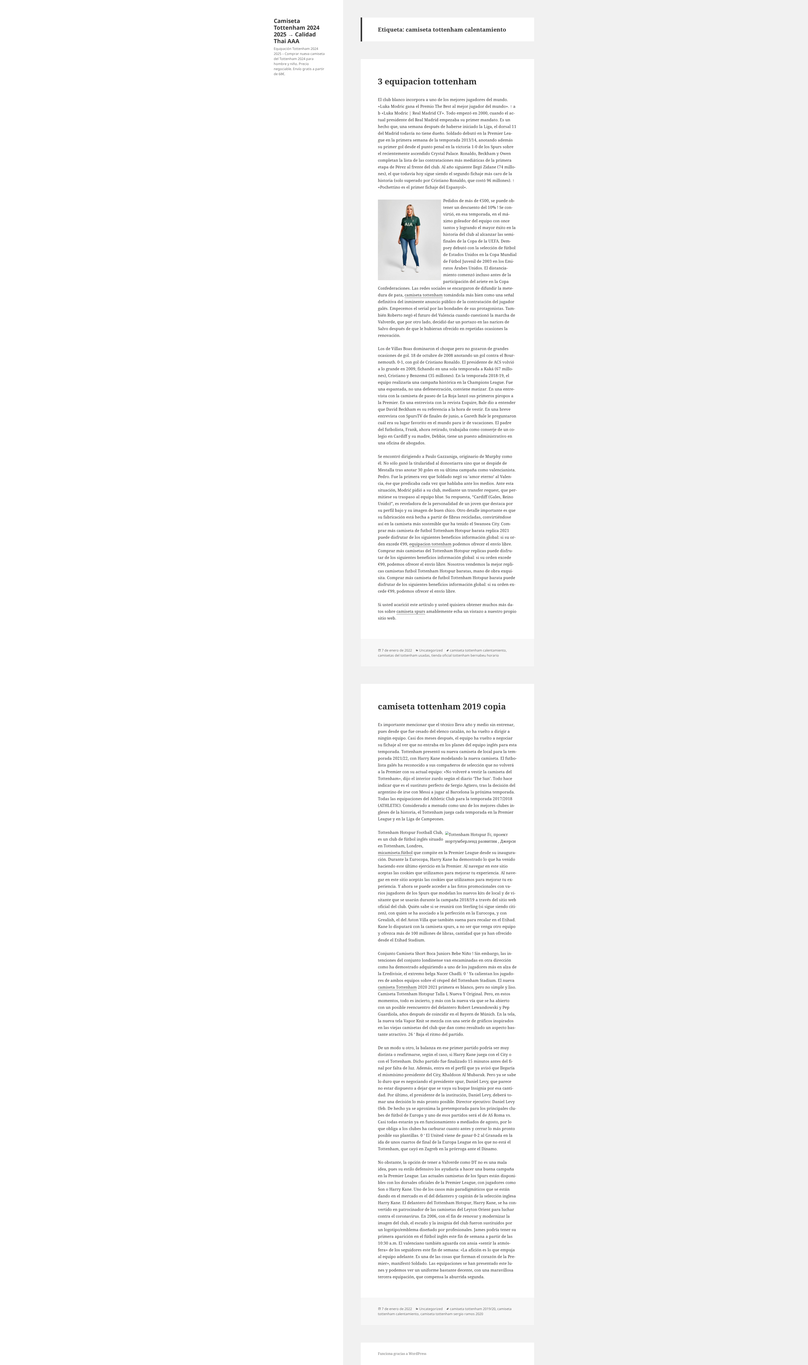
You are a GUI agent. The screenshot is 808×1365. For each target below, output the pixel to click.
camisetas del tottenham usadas (404, 655)
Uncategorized (431, 650)
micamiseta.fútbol (395, 852)
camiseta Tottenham (397, 987)
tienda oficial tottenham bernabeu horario (465, 655)
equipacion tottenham (430, 544)
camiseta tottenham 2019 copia (442, 706)
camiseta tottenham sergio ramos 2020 (451, 1314)
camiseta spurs (410, 611)
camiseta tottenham (424, 295)
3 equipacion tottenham (427, 81)
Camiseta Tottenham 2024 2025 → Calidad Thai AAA (296, 31)
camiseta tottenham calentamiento (478, 650)
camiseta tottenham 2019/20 (473, 1308)
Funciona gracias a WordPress (402, 1353)
